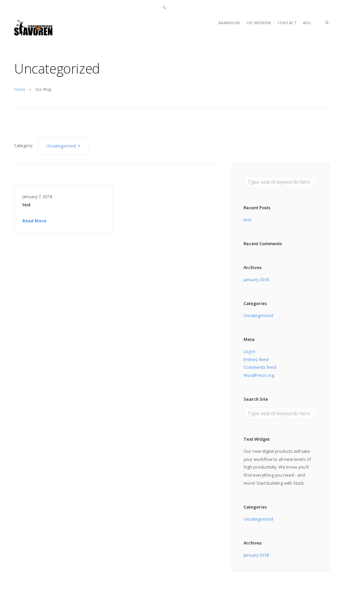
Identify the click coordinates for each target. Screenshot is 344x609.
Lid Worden (259, 22)
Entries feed (256, 359)
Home (19, 89)
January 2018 (256, 279)
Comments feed (260, 367)
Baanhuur (229, 22)
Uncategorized (258, 315)
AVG (307, 22)
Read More (34, 221)
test (27, 205)
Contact (287, 22)
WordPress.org (259, 375)
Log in (249, 351)
